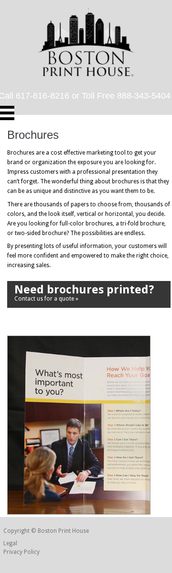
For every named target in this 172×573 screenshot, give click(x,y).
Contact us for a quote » (84, 292)
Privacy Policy (21, 552)
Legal (10, 543)
